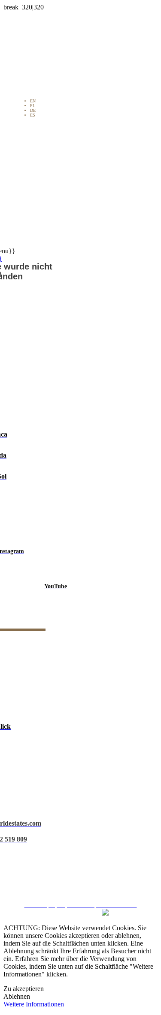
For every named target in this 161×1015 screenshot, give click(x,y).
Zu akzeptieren (23, 988)
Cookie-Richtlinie (83, 867)
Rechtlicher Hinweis (83, 836)
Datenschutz (84, 852)
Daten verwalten (83, 882)
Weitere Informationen (33, 1004)
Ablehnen (16, 996)
